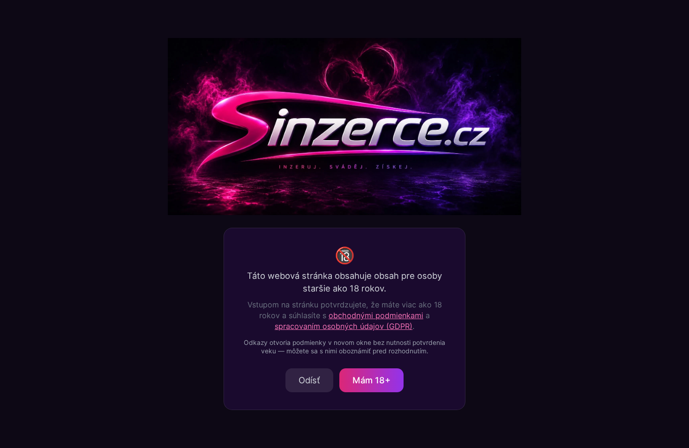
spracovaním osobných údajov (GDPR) (343, 326)
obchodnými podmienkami (376, 315)
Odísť (309, 380)
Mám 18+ (371, 380)
